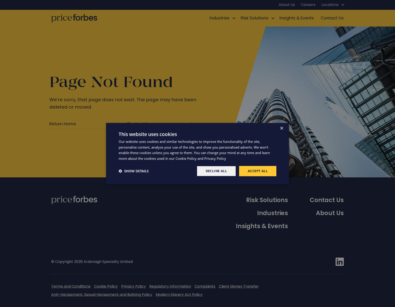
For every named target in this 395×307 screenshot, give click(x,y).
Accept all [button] (258, 171)
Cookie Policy (186, 158)
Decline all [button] (216, 171)
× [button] (281, 128)
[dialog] (197, 153)
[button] (134, 171)
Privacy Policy (215, 158)
